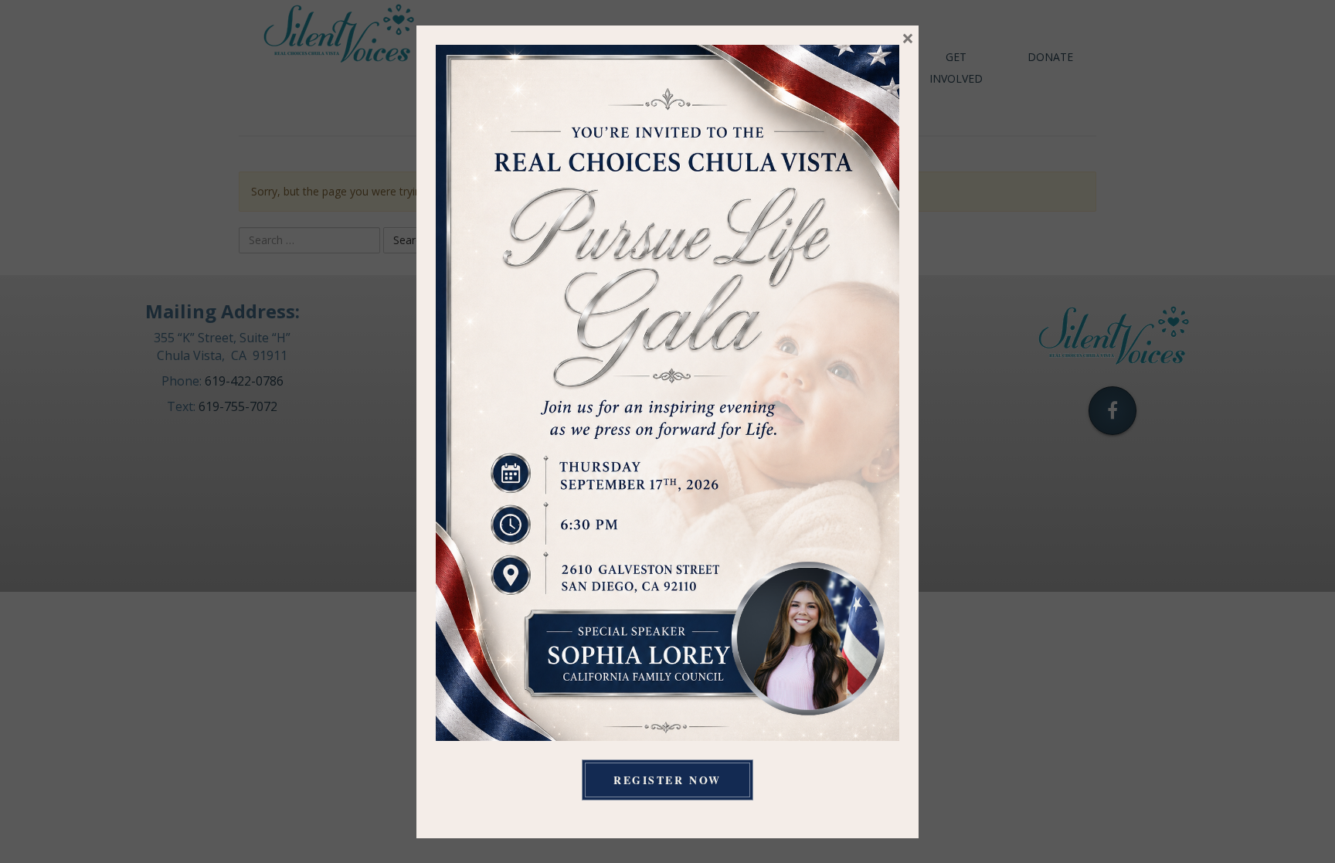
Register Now (667, 780)
